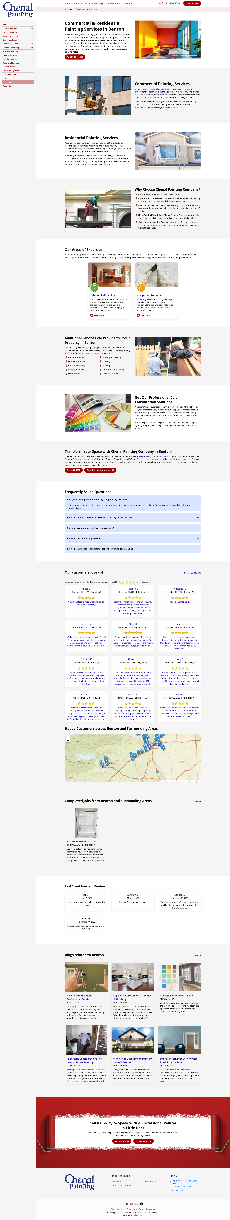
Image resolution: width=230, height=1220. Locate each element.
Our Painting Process (11, 70)
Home (69, 9)
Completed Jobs (149, 1181)
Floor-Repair (74, 373)
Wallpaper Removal (149, 295)
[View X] (141, 1203)
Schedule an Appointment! (100, 470)
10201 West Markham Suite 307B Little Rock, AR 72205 (184, 1183)
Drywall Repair (9, 67)
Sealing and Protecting (113, 369)
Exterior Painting (10, 32)
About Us (115, 1209)
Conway (147, 456)
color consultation (187, 415)
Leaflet (163, 781)
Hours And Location (122, 1185)
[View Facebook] (127, 1203)
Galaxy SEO (137, 1215)
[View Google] (136, 1203)
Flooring (106, 361)
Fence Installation (76, 361)
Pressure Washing (76, 365)
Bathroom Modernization (81, 841)
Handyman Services (11, 55)
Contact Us (192, 3)
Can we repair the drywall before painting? (90, 528)
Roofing (106, 365)
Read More (99, 315)
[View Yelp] (131, 1203)
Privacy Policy (138, 1209)
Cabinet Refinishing (102, 295)
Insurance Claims (10, 74)
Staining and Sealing (112, 357)
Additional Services (11, 63)
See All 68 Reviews (192, 572)
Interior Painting (10, 28)
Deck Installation (76, 357)
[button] (143, 737)
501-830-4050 (172, 3)
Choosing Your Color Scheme (176, 995)
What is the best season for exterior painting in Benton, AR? (99, 517)
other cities (161, 456)
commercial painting (158, 91)
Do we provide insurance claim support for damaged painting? (100, 548)
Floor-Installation (110, 373)
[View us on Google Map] (171, 1183)
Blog (5, 78)
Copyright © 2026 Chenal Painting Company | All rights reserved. (134, 1212)
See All (198, 801)
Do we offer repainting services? (85, 538)
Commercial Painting (12, 36)
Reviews (117, 1181)
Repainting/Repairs (11, 59)
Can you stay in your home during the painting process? (97, 499)
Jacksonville (137, 456)
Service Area (82, 9)
